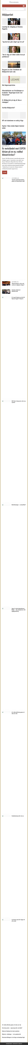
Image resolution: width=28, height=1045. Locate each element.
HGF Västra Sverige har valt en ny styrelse (19, 401)
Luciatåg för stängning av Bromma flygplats (12, 27)
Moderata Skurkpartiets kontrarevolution (10, 1031)
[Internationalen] (14, 2)
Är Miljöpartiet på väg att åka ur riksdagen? (12, 101)
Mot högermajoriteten (8, 85)
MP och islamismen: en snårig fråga (12, 120)
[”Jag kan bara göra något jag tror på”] (14, 39)
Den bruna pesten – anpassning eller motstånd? (12, 1028)
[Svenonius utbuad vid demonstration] (6, 293)
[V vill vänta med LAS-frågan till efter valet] (6, 1019)
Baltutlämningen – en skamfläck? (19, 505)
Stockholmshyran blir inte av (18, 816)
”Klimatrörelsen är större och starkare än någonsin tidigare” (18, 284)
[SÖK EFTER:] (14, 9)
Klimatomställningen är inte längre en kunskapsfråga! (13, 1037)
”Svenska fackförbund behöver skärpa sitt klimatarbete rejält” (18, 180)
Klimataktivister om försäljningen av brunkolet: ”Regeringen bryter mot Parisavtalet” (13, 92)
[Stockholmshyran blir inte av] (6, 915)
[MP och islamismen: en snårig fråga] (14, 118)
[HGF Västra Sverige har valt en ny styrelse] (6, 500)
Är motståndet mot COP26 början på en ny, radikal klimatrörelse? (14, 151)
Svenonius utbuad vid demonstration (16, 290)
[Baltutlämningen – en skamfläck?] (6, 604)
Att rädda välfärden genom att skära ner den (18, 712)
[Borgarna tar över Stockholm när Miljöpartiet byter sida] (14, 67)
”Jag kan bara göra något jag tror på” (13, 41)
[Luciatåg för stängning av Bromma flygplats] (14, 24)
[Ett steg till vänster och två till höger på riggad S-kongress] (6, 396)
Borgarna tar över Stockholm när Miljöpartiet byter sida (12, 70)
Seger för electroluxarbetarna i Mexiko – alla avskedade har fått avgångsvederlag (18, 610)
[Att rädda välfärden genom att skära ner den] (6, 811)
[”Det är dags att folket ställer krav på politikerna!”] (14, 52)
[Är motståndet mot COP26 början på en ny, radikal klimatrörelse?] (14, 144)
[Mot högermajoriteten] (14, 82)
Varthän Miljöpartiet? (8, 107)
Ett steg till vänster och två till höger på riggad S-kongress (18, 298)
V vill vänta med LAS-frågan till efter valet (18, 920)
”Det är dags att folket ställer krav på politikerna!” (13, 55)
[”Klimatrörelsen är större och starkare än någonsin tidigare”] (6, 284)
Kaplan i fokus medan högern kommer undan (13, 127)
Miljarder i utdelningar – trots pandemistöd (11, 1034)
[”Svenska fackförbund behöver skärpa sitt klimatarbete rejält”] (6, 277)
